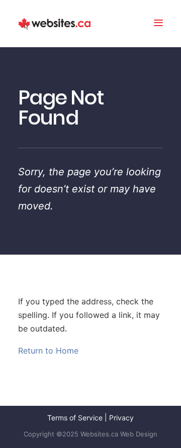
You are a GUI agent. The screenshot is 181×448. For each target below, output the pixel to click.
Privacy (121, 417)
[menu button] (158, 24)
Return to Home (48, 351)
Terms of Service (75, 417)
